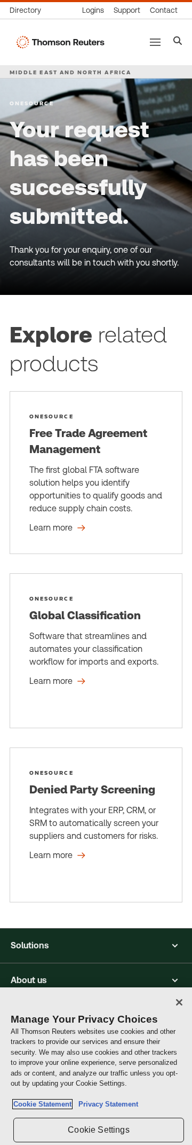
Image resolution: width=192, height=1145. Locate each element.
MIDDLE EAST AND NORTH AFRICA (70, 72)
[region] (96, 1066)
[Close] (179, 1002)
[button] (96, 946)
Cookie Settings (98, 1129)
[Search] (178, 42)
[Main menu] (155, 42)
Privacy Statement (106, 1104)
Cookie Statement (42, 1104)
